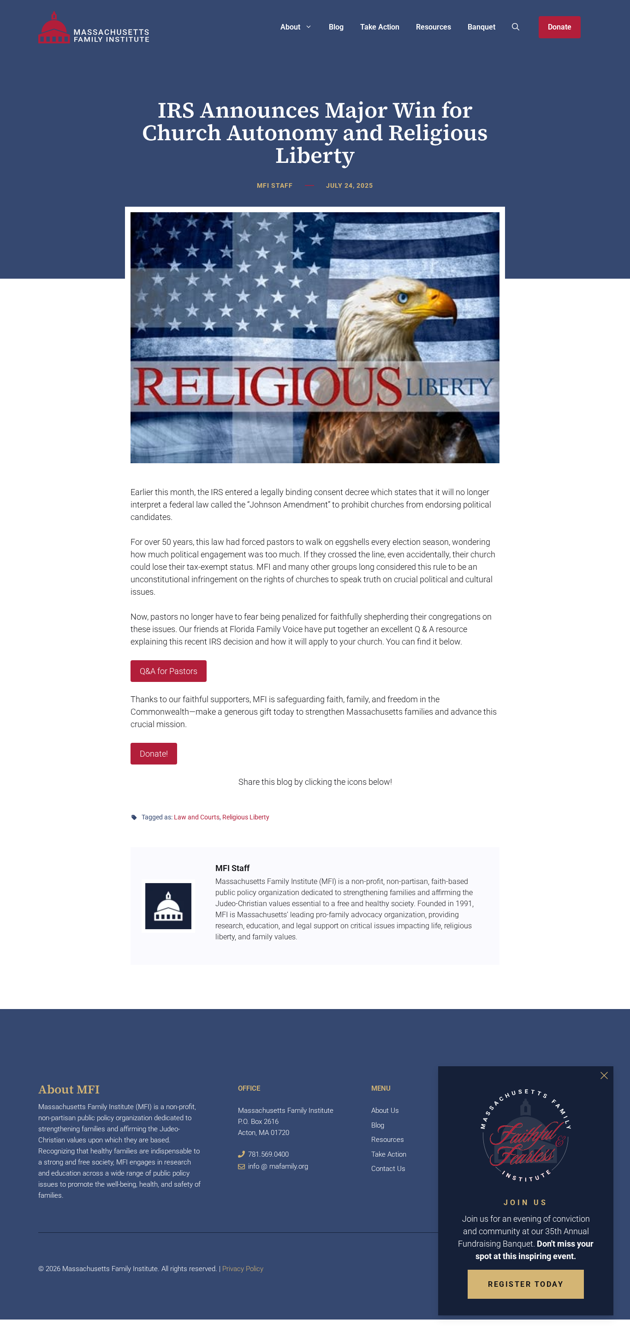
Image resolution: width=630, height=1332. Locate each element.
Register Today (526, 1284)
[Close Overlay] (604, 1075)
